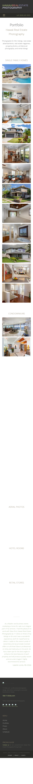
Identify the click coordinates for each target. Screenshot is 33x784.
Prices (5, 726)
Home (5, 720)
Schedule (6, 732)
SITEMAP (10, 755)
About (5, 729)
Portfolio (6, 723)
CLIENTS (23, 755)
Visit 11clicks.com (9, 696)
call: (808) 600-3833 (23, 15)
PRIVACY (17, 755)
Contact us (6, 745)
